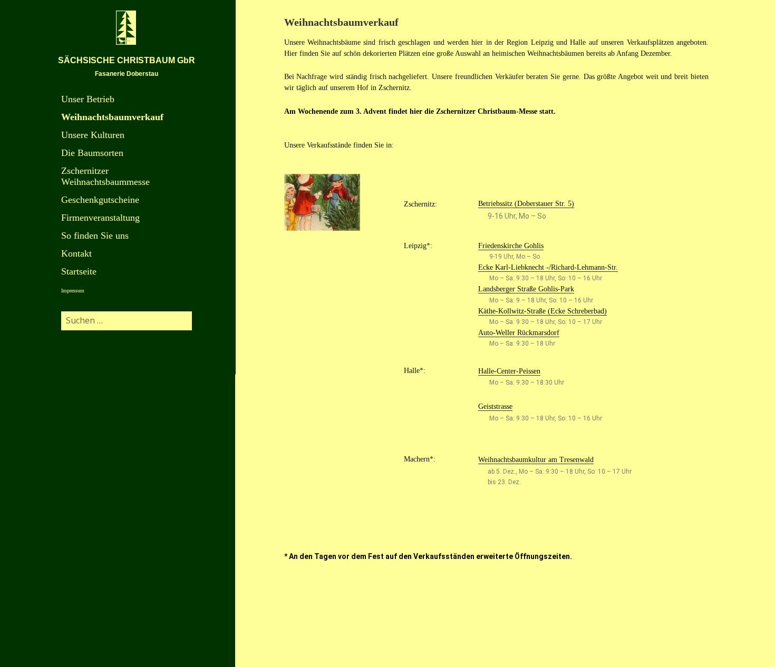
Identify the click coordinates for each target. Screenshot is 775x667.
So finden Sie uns (95, 235)
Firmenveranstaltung (100, 217)
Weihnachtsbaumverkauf (112, 117)
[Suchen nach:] (126, 320)
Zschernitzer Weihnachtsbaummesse (105, 176)
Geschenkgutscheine (100, 199)
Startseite (78, 271)
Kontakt (76, 253)
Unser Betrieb (87, 99)
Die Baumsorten (92, 153)
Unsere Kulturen (92, 135)
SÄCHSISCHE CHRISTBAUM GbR (126, 60)
